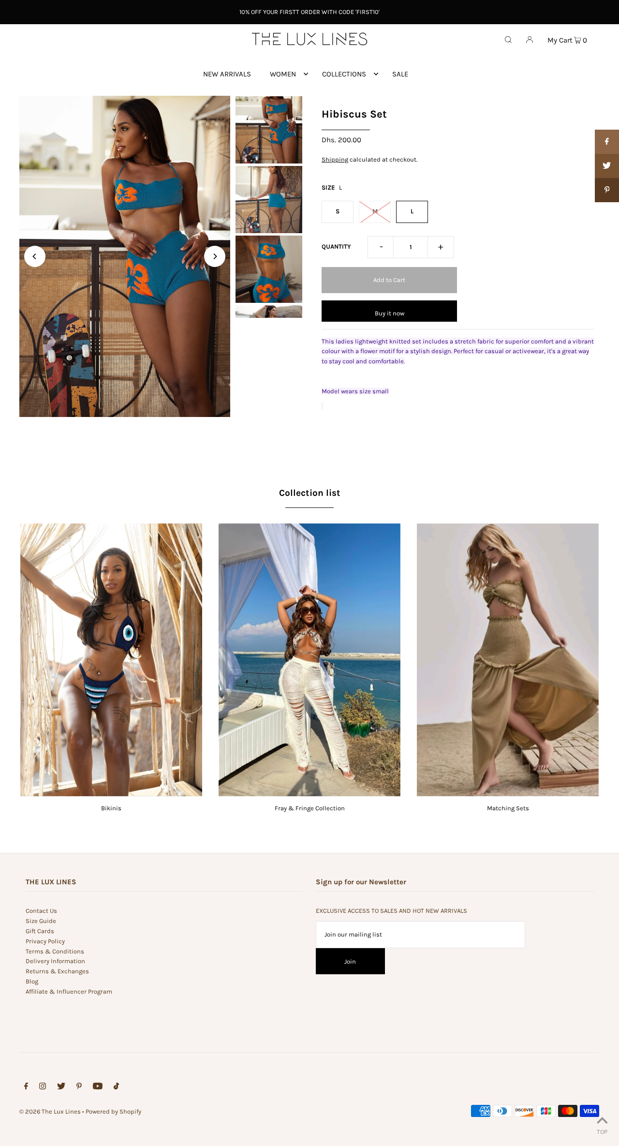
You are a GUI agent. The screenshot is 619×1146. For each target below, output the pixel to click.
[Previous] (34, 256)
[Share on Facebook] (607, 142)
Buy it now (389, 313)
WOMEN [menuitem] (283, 74)
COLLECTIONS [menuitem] (344, 74)
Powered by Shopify (113, 1111)
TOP (602, 1131)
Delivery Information (55, 961)
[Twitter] (61, 1088)
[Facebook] (26, 1088)
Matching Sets (508, 808)
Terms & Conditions (55, 951)
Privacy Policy (45, 941)
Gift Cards (40, 931)
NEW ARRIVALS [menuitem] (227, 74)
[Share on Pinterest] (607, 190)
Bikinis (111, 808)
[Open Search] (508, 39)
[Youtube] (98, 1088)
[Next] (214, 256)
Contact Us (41, 910)
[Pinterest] (79, 1088)
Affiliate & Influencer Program (69, 991)
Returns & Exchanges (57, 971)
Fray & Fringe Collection (310, 808)
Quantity (336, 246)
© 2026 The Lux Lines (50, 1111)
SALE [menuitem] (400, 74)
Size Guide (41, 920)
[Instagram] (42, 1088)
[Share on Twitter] (607, 166)
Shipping (335, 159)
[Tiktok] (116, 1088)
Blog (32, 981)
